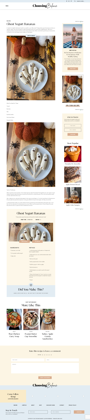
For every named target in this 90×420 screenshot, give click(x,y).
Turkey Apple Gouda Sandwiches (47, 336)
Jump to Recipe (31, 35)
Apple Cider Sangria (73, 205)
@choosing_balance (13, 398)
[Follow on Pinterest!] (71, 1)
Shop (40, 405)
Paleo (14, 331)
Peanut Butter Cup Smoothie (31, 335)
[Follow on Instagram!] (68, 1)
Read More (72, 68)
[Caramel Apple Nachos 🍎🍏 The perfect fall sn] (45, 396)
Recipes (9, 20)
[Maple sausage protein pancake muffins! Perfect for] (32, 396)
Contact (62, 405)
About (32, 405)
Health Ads (77, 21)
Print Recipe (24, 241)
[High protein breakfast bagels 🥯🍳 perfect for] (58, 396)
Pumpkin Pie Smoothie (73, 164)
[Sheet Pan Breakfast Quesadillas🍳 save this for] (70, 396)
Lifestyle (24, 405)
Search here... (80, 1)
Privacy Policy (72, 405)
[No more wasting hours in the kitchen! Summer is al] (83, 396)
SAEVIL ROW (59, 418)
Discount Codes (50, 405)
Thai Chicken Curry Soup (14, 335)
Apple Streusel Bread (73, 184)
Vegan (30, 331)
